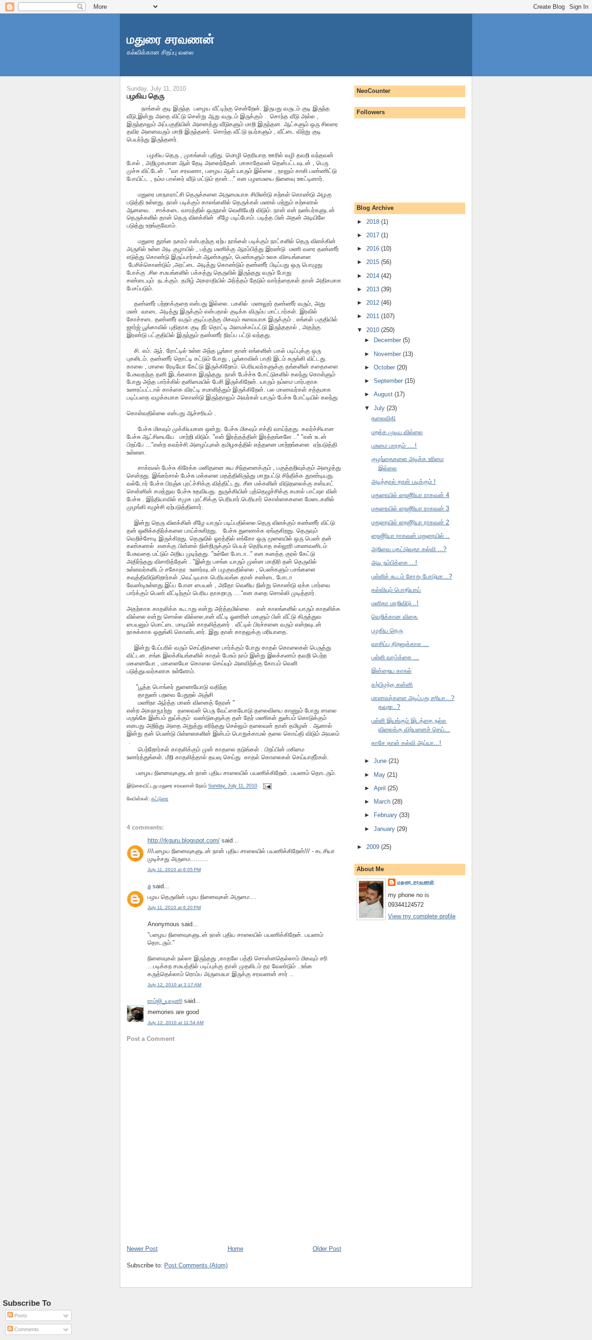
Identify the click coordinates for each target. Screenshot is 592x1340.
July (380, 408)
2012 (373, 302)
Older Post (327, 1248)
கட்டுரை (159, 798)
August (384, 394)
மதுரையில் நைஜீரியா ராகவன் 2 (410, 522)
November (388, 353)
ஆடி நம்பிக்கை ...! (394, 562)
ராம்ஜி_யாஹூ (165, 1000)
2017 (373, 235)
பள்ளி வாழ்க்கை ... (395, 657)
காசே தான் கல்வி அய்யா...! (406, 742)
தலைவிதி (383, 418)
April (381, 788)
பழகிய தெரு (146, 96)
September (389, 380)
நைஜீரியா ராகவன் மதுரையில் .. (410, 535)
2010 (373, 329)
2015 (373, 261)
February (386, 814)
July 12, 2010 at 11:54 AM (176, 1022)
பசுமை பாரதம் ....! (394, 445)
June (381, 760)
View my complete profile (422, 916)
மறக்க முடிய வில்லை (397, 432)
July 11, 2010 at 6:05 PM (174, 869)
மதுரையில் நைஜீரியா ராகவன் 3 (410, 508)
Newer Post (142, 1248)
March (383, 801)
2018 (373, 221)
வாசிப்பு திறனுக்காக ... (400, 643)
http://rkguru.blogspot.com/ (184, 840)
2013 (373, 289)
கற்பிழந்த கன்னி (392, 684)
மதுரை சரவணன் (171, 39)
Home (235, 1248)
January (385, 828)
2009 (373, 846)
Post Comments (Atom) (196, 1265)
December (388, 340)
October (385, 367)
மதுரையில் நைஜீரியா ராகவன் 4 (410, 495)
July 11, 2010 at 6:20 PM (174, 907)
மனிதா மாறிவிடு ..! (395, 603)
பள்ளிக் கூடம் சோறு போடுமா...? (411, 576)
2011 (373, 316)
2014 (373, 275)
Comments (26, 1329)
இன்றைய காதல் (391, 670)
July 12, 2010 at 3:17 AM (174, 984)
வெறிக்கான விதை (394, 616)
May (380, 774)
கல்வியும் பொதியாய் (396, 589)
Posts (20, 1315)
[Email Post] (266, 786)
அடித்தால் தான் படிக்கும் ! (403, 481)
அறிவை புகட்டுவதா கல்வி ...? (408, 549)
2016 (373, 248)
